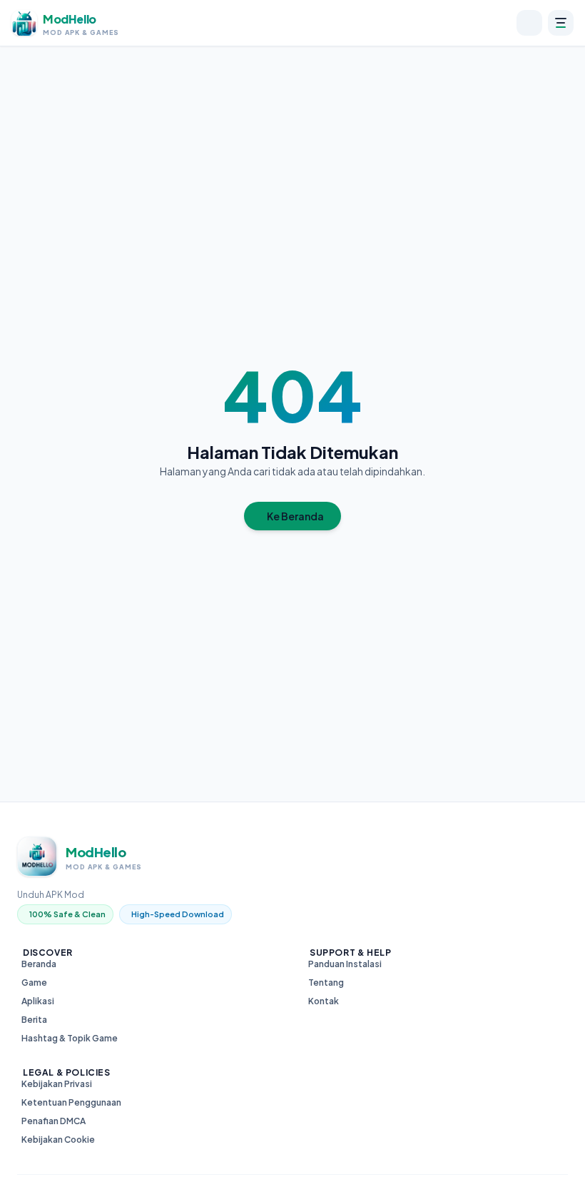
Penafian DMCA (53, 1121)
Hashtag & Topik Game (69, 1038)
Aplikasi (37, 1001)
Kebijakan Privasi (56, 1084)
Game (34, 982)
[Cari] (529, 23)
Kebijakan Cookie (58, 1139)
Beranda (38, 964)
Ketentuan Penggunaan (71, 1102)
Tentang (326, 982)
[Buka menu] (561, 23)
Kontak (323, 1001)
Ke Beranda (295, 516)
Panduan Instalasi (345, 964)
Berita (34, 1019)
